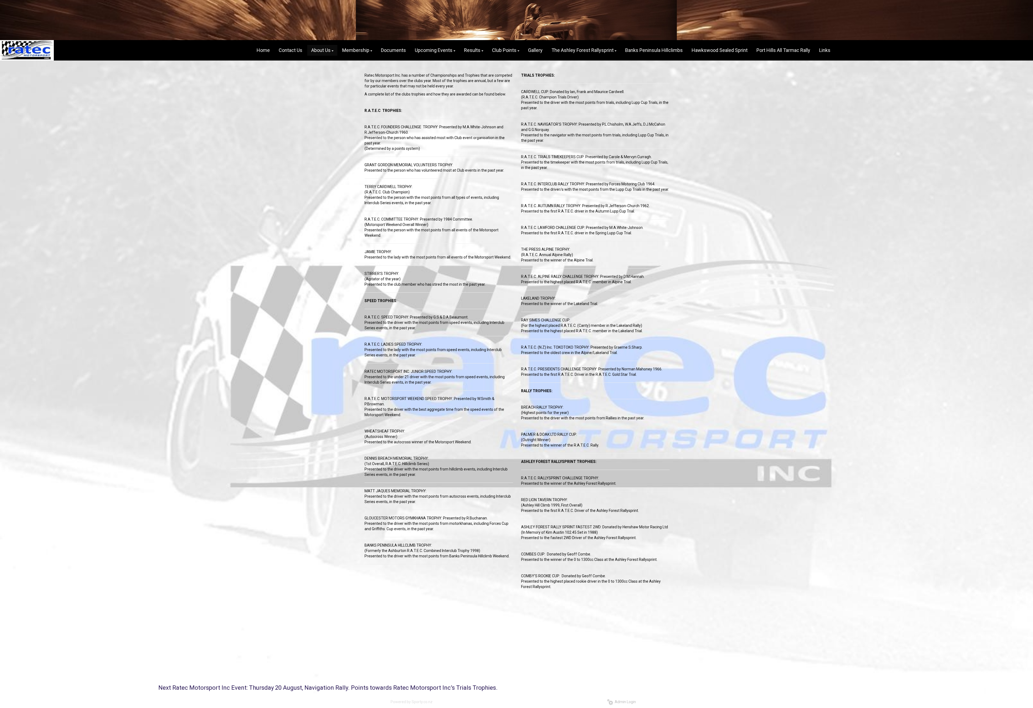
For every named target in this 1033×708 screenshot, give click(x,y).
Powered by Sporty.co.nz (412, 702)
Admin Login (624, 702)
